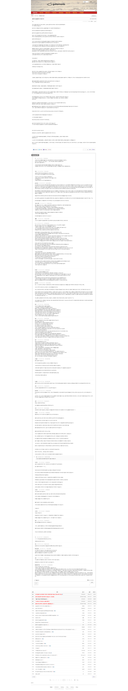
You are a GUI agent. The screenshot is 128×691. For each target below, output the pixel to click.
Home (95, 8)
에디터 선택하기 (91, 580)
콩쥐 (83, 648)
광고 (87, 8)
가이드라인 (83, 650)
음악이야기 (47, 12)
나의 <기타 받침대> (39, 669)
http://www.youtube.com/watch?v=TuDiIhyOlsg (40, 119)
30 (52, 671)
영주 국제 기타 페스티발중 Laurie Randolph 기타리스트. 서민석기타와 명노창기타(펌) (50, 636)
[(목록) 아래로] (86, 150)
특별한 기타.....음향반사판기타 (40, 657)
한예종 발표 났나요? (39, 659)
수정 (90, 149)
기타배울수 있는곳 (76, 8)
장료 (83, 631)
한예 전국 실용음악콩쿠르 (40, 620)
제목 (57, 591)
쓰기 (94, 676)
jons (83, 666)
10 (69, 680)
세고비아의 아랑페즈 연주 (40, 634)
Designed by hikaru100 (70, 688)
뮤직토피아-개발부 (83, 596)
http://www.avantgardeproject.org (52, 277)
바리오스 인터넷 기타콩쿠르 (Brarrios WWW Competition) (46, 615)
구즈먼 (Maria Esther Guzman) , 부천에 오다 (43, 666)
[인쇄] (87, 150)
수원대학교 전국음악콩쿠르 (40, 613)
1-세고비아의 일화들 (39, 643)
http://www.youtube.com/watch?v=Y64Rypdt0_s (54, 111)
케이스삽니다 (83, 655)
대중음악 (83, 627)
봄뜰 (83, 617)
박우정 (83, 652)
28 (43, 643)
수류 (83, 641)
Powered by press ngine (59, 688)
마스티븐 (83, 629)
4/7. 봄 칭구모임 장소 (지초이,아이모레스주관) (43, 671)
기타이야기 (54, 12)
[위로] (84, 150)
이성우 (83, 662)
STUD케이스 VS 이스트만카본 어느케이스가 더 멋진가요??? (46, 655)
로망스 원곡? (37, 673)
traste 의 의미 (37, 617)
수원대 (83, 612)
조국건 (83, 610)
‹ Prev (50, 680)
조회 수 (94, 591)
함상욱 (83, 634)
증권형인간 (83, 608)
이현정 (83, 620)
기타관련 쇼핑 (82, 8)
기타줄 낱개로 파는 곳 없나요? (40, 650)
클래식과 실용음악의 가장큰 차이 (38, 18)
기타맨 (83, 664)
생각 (33, 21)
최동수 (83, 643)
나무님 (67, 687)
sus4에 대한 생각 (38, 627)
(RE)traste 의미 (38, 638)
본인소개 (91, 8)
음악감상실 (61, 12)
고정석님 (72, 687)
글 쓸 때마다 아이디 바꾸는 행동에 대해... (42, 606)
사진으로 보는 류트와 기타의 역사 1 (41, 645)
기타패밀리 (81, 12)
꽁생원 (83, 605)
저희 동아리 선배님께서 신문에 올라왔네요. (43, 631)
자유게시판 (35, 12)
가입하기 (94, 1)
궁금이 (83, 659)
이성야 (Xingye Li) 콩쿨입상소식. (41, 662)
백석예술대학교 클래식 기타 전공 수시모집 (43, 652)
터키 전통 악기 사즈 (39, 641)
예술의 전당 (68, 12)
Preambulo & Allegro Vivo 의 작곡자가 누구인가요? (44, 664)
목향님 (77, 687)
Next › (78, 680)
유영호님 (62, 687)
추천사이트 (75, 12)
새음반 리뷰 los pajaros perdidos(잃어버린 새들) (44, 610)
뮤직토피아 (83, 594)
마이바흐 (83, 615)
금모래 (83, 669)
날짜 (89, 591)
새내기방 (41, 12)
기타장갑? (37, 648)
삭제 (94, 149)
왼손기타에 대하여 (38, 608)
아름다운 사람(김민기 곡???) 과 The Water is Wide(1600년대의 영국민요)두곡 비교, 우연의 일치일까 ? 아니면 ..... (55, 629)
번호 (33, 591)
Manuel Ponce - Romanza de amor (41, 622)
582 (74, 680)
